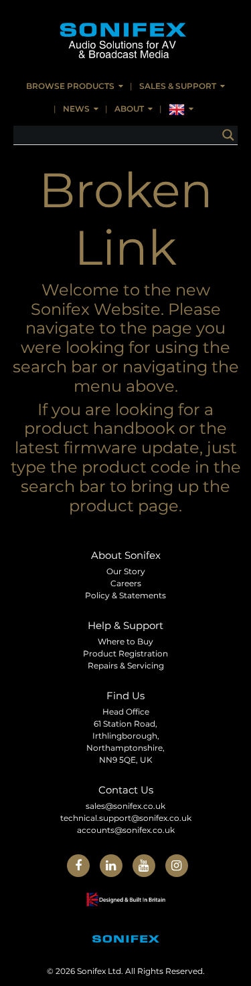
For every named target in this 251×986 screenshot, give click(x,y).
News (76, 109)
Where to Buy (125, 641)
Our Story (125, 571)
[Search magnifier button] (228, 135)
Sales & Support (177, 86)
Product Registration (125, 653)
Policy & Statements (125, 595)
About (129, 109)
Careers (125, 583)
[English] (181, 109)
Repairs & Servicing (126, 665)
